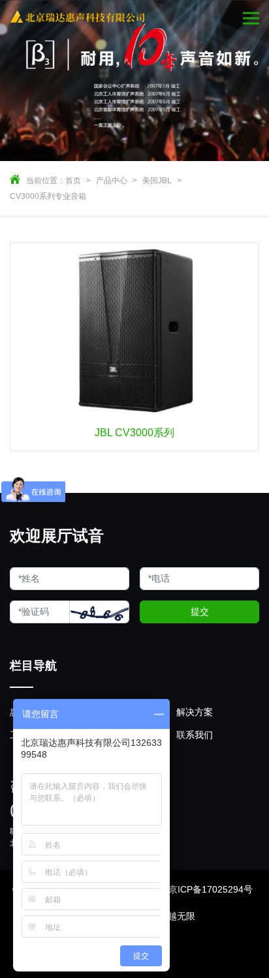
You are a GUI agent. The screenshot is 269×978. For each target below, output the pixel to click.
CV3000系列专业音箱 (48, 196)
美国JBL (157, 180)
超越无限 (177, 916)
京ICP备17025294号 (210, 889)
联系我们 (194, 735)
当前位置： (45, 180)
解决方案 (194, 712)
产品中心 (111, 180)
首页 (73, 180)
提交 (200, 611)
